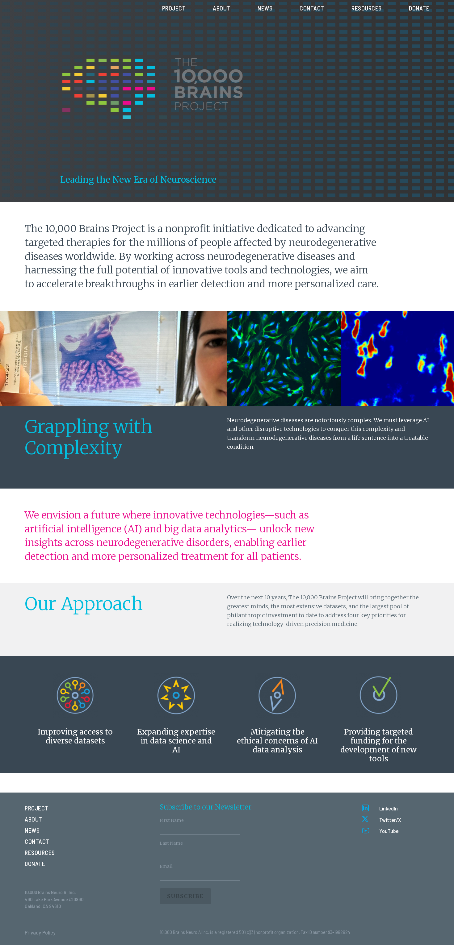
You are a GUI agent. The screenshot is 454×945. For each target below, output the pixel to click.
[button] (380, 808)
